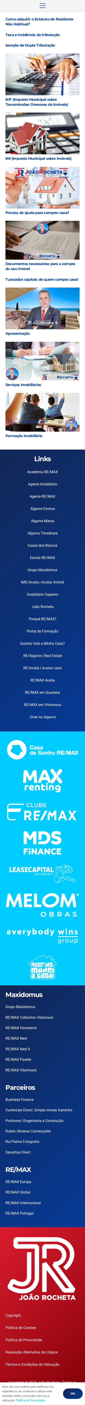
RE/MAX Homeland (20, 1028)
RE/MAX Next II (17, 1049)
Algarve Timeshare (43, 533)
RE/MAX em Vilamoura (42, 705)
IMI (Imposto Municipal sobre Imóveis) (38, 158)
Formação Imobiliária (23, 436)
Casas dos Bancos (42, 545)
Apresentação (17, 333)
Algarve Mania (42, 521)
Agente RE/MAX (42, 496)
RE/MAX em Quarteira (42, 692)
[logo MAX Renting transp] (42, 780)
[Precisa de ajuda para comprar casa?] (42, 170)
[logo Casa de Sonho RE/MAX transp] (42, 749)
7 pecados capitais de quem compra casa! (41, 279)
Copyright (13, 1315)
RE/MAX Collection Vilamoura (29, 1017)
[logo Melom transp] (42, 905)
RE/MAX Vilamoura (20, 1070)
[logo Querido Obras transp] (42, 967)
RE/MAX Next (16, 1038)
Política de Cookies (20, 1328)
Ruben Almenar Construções (28, 1131)
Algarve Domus (42, 509)
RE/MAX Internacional (23, 1203)
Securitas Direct (18, 1152)
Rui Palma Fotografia (22, 1141)
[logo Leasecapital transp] (42, 873)
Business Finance (19, 1099)
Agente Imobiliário (42, 484)
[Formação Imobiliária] (42, 396)
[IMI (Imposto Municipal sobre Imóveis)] (42, 116)
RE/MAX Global (17, 1192)
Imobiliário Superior (42, 594)
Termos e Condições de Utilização (32, 1364)
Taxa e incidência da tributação (32, 35)
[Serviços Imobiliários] (42, 345)
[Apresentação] (42, 291)
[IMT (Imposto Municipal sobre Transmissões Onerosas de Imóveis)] (42, 57)
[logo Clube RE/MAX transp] (42, 811)
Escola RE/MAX (42, 558)
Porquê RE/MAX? (42, 619)
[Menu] (43, 5)
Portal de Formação (42, 631)
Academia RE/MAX (42, 472)
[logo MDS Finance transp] (42, 843)
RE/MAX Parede (18, 1059)
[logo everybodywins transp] (42, 936)
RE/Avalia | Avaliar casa (42, 668)
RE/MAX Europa (18, 1182)
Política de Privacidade (23, 1340)
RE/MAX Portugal (19, 1213)
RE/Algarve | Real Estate (42, 656)
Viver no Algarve (43, 717)
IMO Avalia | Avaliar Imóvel (42, 582)
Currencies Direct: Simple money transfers (38, 1110)
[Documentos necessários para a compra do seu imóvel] (42, 224)
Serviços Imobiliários (23, 385)
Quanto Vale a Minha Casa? (42, 643)
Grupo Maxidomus (42, 570)
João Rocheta (43, 607)
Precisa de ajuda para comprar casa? (37, 213)
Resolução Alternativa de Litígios (31, 1352)
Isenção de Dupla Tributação (30, 45)
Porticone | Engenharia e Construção (34, 1121)
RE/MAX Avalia (42, 680)
